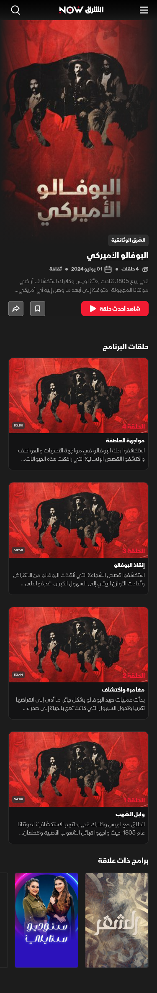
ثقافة (55, 269)
